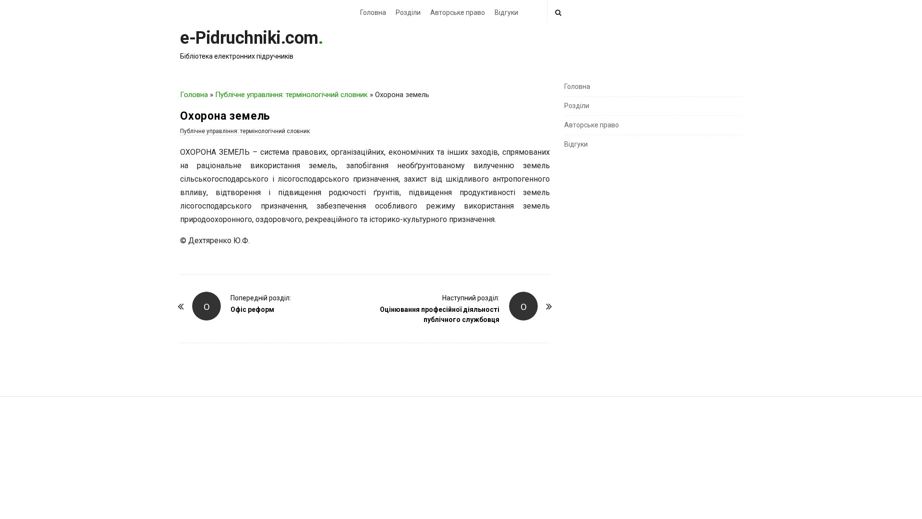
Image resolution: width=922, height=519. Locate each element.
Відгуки (506, 12)
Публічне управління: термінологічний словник (291, 94)
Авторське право (457, 12)
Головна (373, 12)
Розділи (408, 12)
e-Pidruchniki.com (249, 38)
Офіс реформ (252, 309)
